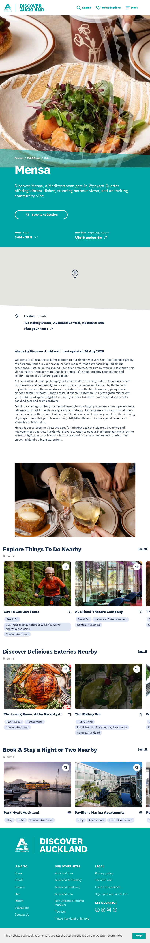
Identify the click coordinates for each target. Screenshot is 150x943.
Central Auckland (17, 634)
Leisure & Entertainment (111, 619)
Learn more (115, 935)
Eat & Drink (33, 158)
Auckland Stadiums (67, 887)
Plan (17, 894)
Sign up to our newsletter (111, 894)
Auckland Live (64, 873)
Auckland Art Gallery (68, 880)
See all (142, 549)
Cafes (47, 158)
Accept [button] (139, 935)
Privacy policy (104, 873)
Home (18, 873)
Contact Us (22, 914)
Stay (9, 820)
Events (19, 880)
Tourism (60, 911)
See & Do (12, 619)
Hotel (21, 820)
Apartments (96, 820)
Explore (19, 158)
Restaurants (35, 722)
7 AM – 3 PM (23, 237)
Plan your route (36, 329)
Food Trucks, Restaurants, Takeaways (102, 727)
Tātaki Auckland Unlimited (72, 918)
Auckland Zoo (64, 894)
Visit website (88, 237)
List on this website (107, 887)
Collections (22, 908)
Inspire (19, 901)
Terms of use (103, 880)
